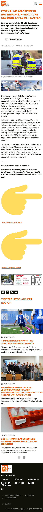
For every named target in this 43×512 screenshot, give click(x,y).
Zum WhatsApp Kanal (12, 222)
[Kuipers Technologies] (21, 90)
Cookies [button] (8, 504)
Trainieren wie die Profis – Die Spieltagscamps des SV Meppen (17, 342)
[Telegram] (9, 483)
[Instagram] (6, 483)
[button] (35, 3)
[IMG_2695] (21, 284)
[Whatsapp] (2, 489)
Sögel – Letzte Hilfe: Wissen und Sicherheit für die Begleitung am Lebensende (19, 441)
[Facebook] (2, 483)
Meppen (29, 45)
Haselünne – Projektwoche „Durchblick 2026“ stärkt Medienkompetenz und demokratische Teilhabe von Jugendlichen (22, 391)
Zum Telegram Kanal (11, 268)
